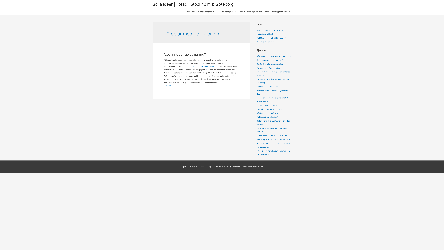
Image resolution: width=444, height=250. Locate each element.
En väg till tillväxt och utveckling (270, 64)
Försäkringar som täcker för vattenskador (273, 139)
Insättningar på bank (227, 12)
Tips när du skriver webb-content (271, 109)
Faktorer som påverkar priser (269, 68)
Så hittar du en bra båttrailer (268, 113)
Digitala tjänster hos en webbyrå (270, 60)
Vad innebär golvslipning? (185, 54)
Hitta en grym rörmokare (267, 105)
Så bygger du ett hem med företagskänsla (274, 56)
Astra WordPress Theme (253, 167)
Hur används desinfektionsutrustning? (272, 136)
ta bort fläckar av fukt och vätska (205, 66)
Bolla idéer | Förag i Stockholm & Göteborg (193, 4)
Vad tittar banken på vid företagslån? (254, 12)
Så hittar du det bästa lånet (268, 87)
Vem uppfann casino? (281, 12)
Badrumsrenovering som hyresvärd (201, 12)
